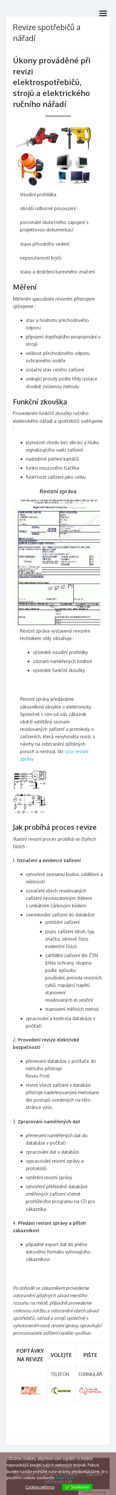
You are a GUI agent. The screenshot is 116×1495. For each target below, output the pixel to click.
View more (65, 1477)
